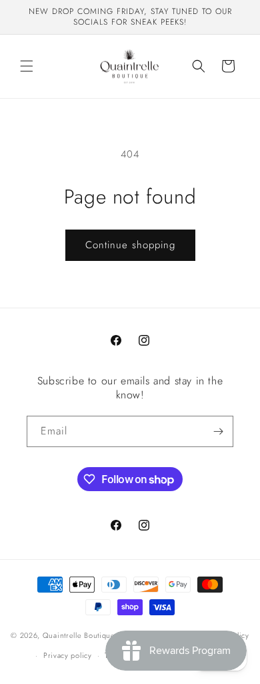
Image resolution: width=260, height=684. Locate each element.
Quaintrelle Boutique (79, 634)
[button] (26, 66)
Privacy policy (67, 655)
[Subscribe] (218, 431)
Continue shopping (130, 245)
